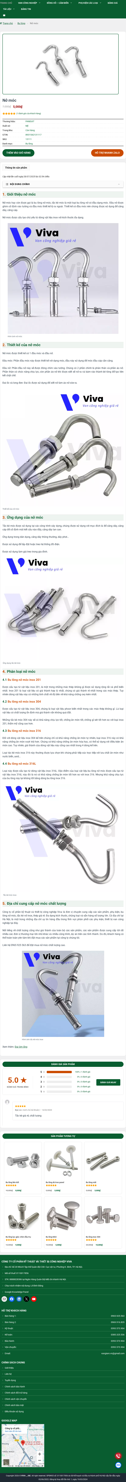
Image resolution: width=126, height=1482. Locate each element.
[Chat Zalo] (118, 1465)
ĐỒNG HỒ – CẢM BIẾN (58, 3)
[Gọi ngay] (118, 1456)
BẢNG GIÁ (113, 3)
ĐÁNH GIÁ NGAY (108, 1082)
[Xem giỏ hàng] (2, 15)
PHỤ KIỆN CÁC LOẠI (88, 3)
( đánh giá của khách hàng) (28, 113)
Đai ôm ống (21, 1046)
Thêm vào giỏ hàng (18, 152)
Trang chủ (8, 23)
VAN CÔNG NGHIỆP (27, 3)
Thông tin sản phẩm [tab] (16, 167)
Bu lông (21, 23)
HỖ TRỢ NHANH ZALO (107, 152)
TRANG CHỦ (6, 3)
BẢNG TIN (26, 9)
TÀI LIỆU (7, 9)
